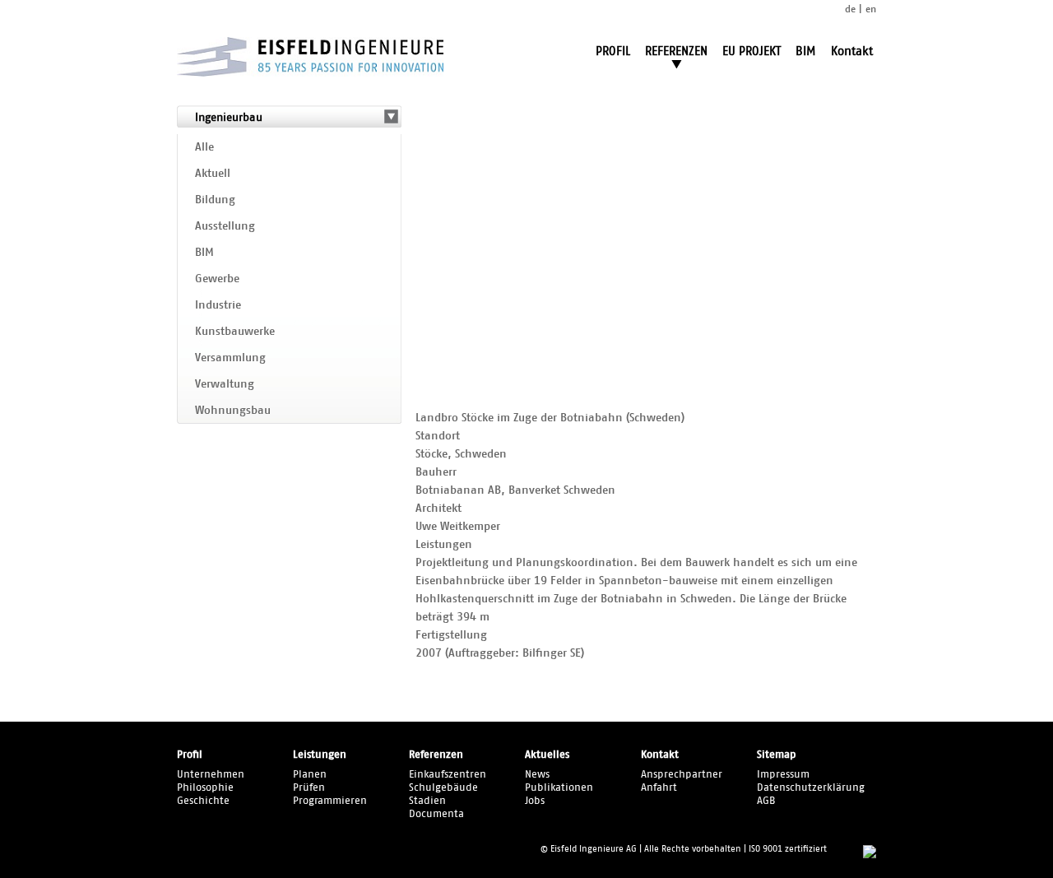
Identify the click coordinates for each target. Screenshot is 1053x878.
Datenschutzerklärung (811, 788)
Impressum (783, 774)
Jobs (535, 801)
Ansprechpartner (681, 774)
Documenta (436, 814)
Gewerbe (217, 279)
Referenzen (436, 755)
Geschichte (203, 801)
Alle (204, 147)
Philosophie (205, 788)
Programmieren (330, 801)
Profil (189, 755)
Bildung (215, 200)
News (537, 774)
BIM (806, 51)
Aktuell (212, 173)
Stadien (427, 801)
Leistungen (319, 755)
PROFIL (613, 51)
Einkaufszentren (447, 774)
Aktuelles (547, 755)
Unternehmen (210, 774)
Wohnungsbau (233, 410)
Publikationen (559, 788)
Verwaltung (224, 384)
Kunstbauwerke (235, 331)
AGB (766, 801)
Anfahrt (659, 788)
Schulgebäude (443, 788)
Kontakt (852, 51)
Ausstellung (225, 226)
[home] (310, 73)
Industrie (218, 305)
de (850, 9)
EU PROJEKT (751, 51)
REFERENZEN (676, 51)
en (870, 9)
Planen (310, 774)
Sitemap (776, 755)
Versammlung (230, 358)
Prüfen (309, 788)
